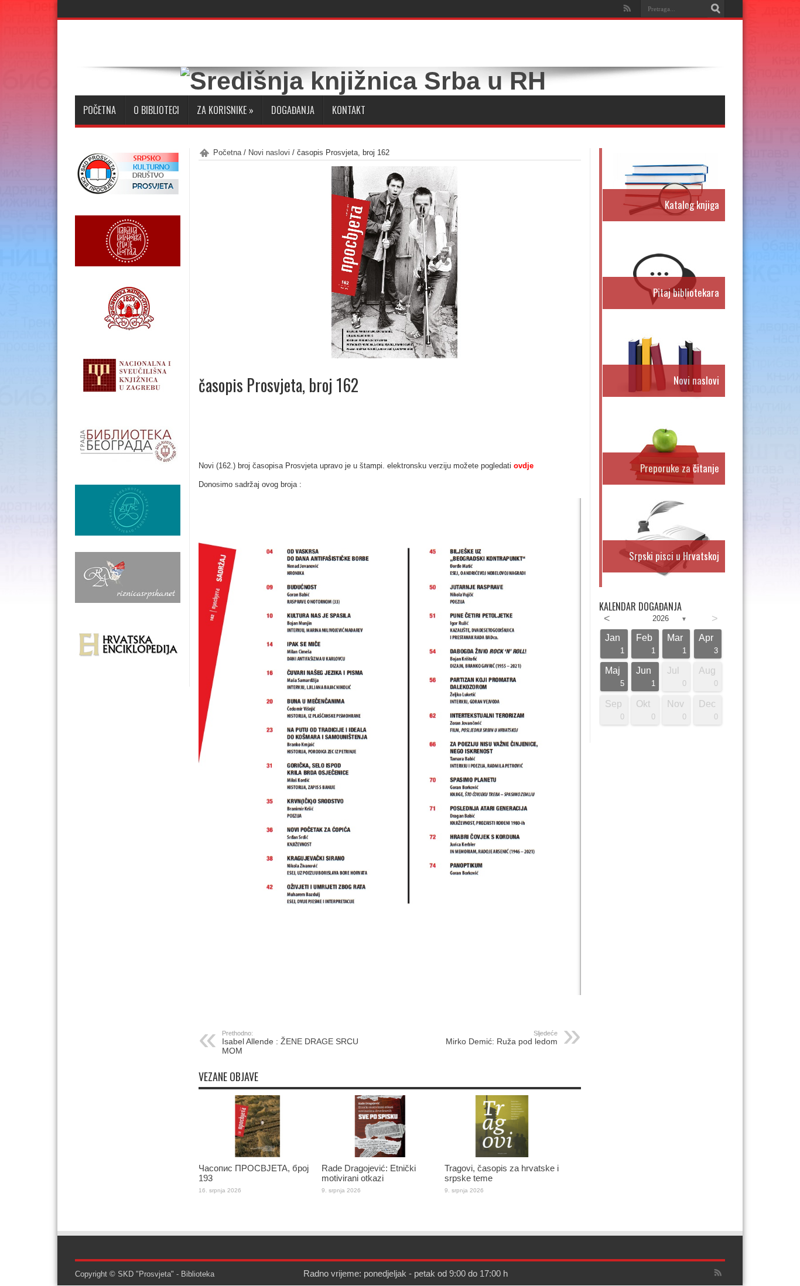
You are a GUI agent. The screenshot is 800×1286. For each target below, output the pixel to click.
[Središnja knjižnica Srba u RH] (363, 81)
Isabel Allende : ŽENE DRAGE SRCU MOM (290, 1042)
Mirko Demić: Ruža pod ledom (502, 1038)
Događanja (292, 110)
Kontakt (348, 110)
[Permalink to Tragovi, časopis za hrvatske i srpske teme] (503, 1154)
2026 (660, 618)
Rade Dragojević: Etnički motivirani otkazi (369, 1173)
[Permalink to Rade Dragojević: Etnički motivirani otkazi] (380, 1154)
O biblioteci (156, 110)
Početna (99, 110)
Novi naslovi (269, 152)
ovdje (524, 465)
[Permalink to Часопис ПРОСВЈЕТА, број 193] (257, 1154)
